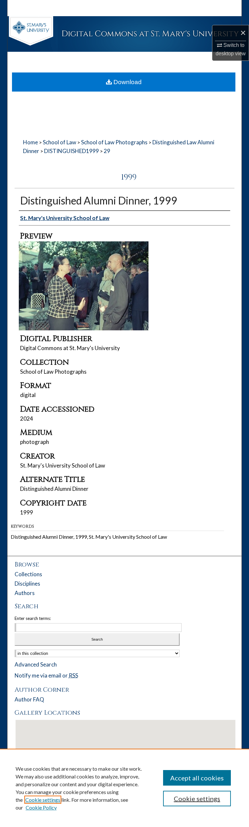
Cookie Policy (41, 807)
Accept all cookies (197, 778)
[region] (124, 788)
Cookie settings (42, 800)
